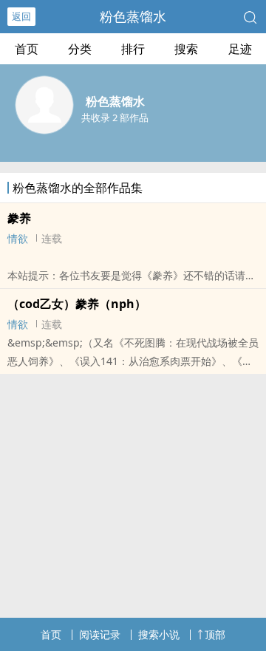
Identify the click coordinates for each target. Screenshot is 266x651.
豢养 (19, 218)
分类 (80, 49)
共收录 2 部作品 (115, 117)
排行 (133, 49)
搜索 (186, 49)
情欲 (17, 238)
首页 (26, 49)
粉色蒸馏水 (133, 16)
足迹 (240, 49)
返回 (21, 16)
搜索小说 (159, 634)
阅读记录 (99, 634)
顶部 (215, 634)
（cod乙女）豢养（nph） (76, 304)
